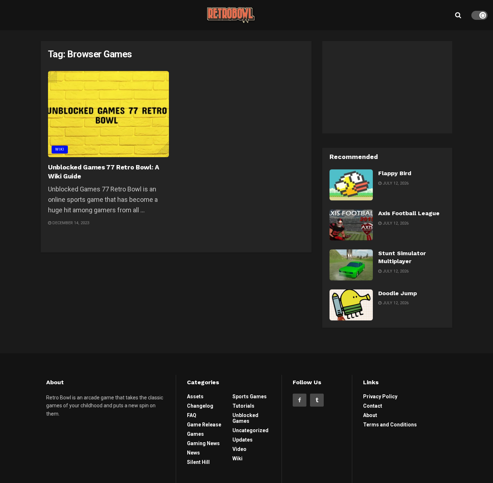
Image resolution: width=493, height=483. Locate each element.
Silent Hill (198, 462)
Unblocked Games (245, 418)
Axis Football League (409, 213)
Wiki (59, 149)
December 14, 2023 (70, 223)
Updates (242, 440)
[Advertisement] (387, 86)
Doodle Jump (397, 293)
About (370, 415)
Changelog (200, 406)
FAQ (191, 415)
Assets (195, 396)
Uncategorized (250, 430)
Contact (372, 406)
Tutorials (243, 406)
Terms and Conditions (390, 424)
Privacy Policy (380, 396)
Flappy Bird (394, 173)
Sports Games (249, 396)
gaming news (203, 443)
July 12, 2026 (395, 183)
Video (239, 449)
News (193, 453)
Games (195, 434)
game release (204, 424)
